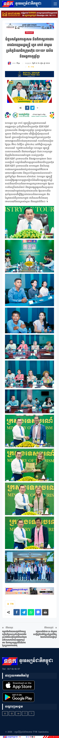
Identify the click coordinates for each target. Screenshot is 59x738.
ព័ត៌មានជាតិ (29, 33)
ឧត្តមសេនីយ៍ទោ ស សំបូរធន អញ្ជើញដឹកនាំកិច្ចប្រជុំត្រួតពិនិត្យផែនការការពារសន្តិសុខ (45, 634)
